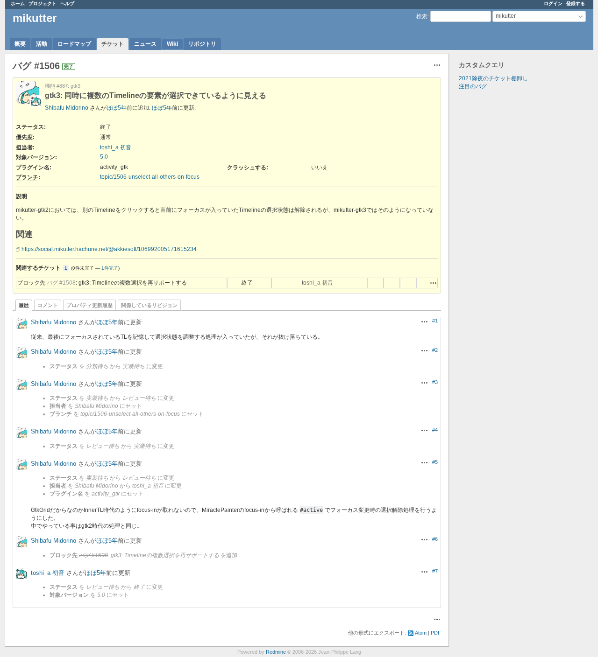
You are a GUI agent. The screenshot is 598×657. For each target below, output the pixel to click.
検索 (421, 16)
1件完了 (109, 268)
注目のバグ (473, 86)
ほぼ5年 (117, 108)
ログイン (553, 3)
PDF (436, 633)
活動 (41, 44)
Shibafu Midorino (66, 108)
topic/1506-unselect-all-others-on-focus (149, 177)
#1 (435, 320)
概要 (20, 44)
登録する (575, 3)
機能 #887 (56, 86)
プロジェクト (42, 3)
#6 (435, 539)
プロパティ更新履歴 (89, 305)
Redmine (276, 652)
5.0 (104, 157)
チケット (112, 44)
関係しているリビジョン (149, 305)
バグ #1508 (61, 283)
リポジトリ (202, 44)
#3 (435, 382)
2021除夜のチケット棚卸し (493, 78)
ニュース (145, 44)
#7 (435, 571)
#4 (435, 430)
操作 (433, 283)
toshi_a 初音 (115, 147)
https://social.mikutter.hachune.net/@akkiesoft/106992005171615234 (109, 249)
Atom (421, 633)
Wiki (172, 44)
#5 (435, 462)
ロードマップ (74, 44)
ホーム (18, 3)
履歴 (24, 305)
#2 (435, 350)
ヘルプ (67, 3)
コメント (47, 305)
